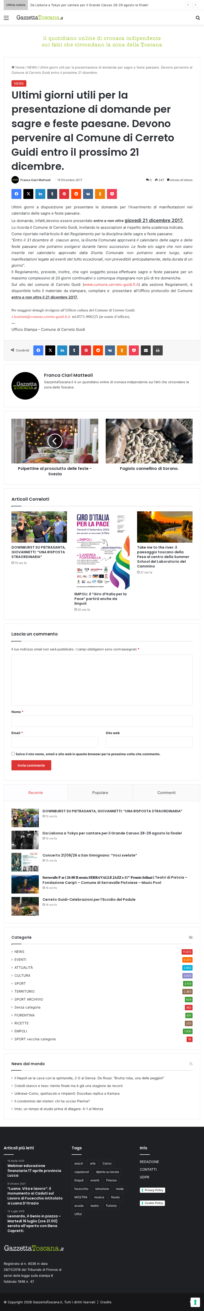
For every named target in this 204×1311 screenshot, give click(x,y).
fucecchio (81, 1189)
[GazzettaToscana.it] (39, 17)
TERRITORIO (24, 991)
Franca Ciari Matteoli (35, 180)
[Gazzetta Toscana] (102, 41)
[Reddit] (76, 194)
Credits (105, 1302)
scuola (79, 1205)
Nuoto (115, 1197)
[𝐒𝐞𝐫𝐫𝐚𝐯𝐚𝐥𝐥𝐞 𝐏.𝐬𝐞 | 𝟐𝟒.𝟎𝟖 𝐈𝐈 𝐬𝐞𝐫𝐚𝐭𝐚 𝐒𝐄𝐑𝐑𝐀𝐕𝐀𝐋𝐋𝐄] (25, 884)
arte (93, 1163)
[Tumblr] (52, 194)
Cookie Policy (154, 1203)
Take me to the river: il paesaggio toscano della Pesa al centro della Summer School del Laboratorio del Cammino (163, 557)
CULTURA (22, 975)
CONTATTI (148, 1169)
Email (17, 733)
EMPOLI (20, 1031)
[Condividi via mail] (146, 350)
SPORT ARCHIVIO (28, 999)
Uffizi (78, 1214)
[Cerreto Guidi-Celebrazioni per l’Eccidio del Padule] (25, 906)
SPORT (20, 983)
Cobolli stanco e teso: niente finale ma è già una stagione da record (68, 1086)
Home (19, 67)
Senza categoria (27, 1007)
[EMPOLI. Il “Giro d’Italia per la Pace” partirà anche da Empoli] (102, 550)
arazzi (78, 1163)
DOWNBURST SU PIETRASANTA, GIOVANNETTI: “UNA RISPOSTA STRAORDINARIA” (38, 552)
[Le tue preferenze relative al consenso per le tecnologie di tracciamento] (195, 1302)
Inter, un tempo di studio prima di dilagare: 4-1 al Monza (58, 1109)
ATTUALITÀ (23, 968)
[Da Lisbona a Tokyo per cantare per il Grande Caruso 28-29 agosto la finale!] (25, 840)
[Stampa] (158, 350)
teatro (95, 1205)
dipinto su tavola (107, 1172)
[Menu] (6, 19)
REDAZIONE (149, 1162)
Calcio (106, 1163)
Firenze (111, 1180)
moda (120, 1189)
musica (99, 1197)
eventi (95, 1180)
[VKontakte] (88, 194)
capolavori (81, 1172)
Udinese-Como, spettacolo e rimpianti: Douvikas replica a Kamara (67, 1093)
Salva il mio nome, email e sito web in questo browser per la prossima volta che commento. (88, 754)
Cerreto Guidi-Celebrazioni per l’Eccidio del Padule (89, 899)
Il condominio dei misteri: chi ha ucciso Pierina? (52, 1101)
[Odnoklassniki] (100, 194)
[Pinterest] (64, 194)
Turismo (111, 1205)
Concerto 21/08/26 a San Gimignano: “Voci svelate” (90, 855)
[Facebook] (16, 194)
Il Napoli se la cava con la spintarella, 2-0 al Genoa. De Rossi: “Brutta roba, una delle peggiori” (89, 1078)
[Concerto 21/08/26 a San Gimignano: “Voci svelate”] (25, 862)
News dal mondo (28, 1063)
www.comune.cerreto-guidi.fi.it (111, 284)
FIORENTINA (24, 1015)
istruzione (102, 1189)
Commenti (166, 792)
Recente (35, 792)
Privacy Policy (154, 1190)
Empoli (79, 1180)
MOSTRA (80, 1197)
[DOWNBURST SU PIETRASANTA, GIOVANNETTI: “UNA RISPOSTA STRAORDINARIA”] (39, 527)
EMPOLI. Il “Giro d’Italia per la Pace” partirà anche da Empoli (100, 599)
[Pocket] (112, 194)
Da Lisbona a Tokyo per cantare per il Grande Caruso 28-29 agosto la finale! (112, 833)
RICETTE (21, 1023)
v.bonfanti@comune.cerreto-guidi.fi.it (40, 317)
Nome (17, 712)
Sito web (113, 733)
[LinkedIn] (40, 194)
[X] (28, 194)
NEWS (32, 67)
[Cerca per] (197, 19)
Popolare (100, 792)
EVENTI (20, 960)
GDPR (144, 1177)
